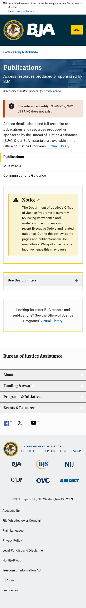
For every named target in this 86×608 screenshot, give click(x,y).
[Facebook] (8, 424)
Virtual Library (58, 146)
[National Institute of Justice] (69, 467)
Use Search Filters (22, 280)
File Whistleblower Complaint (23, 520)
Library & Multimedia (25, 52)
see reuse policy (50, 91)
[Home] (41, 30)
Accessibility (11, 511)
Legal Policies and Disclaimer (23, 550)
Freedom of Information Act (22, 570)
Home (6, 52)
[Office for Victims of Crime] (43, 484)
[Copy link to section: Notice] (37, 200)
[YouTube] (35, 424)
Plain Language (13, 530)
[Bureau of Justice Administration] (17, 467)
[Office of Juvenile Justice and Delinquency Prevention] (16, 484)
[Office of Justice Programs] (13, 30)
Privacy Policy (12, 540)
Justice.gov (11, 590)
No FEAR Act (12, 560)
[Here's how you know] (43, 7)
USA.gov (8, 580)
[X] (21, 424)
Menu (76, 30)
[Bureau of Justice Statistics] (43, 470)
